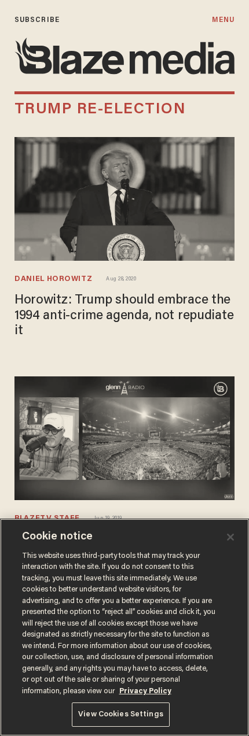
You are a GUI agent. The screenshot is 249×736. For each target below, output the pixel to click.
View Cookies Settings (120, 714)
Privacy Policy (145, 691)
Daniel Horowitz (53, 279)
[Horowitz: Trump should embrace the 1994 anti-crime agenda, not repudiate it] (124, 197)
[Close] (230, 537)
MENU (223, 20)
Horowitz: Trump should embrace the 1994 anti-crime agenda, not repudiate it (123, 316)
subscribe (37, 20)
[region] (124, 627)
